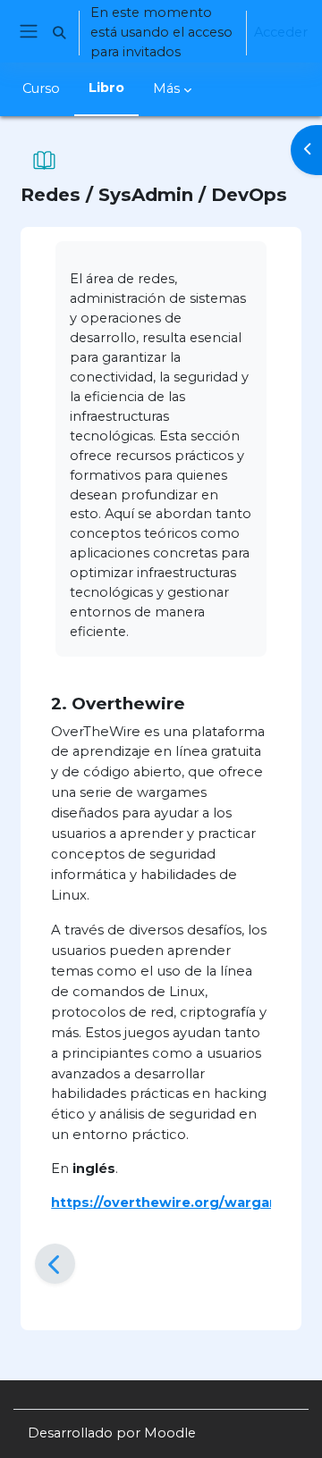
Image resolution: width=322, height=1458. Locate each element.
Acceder (281, 32)
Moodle (170, 1433)
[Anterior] (55, 1264)
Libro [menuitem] (106, 88)
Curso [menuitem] (41, 88)
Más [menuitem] (166, 88)
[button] (59, 33)
